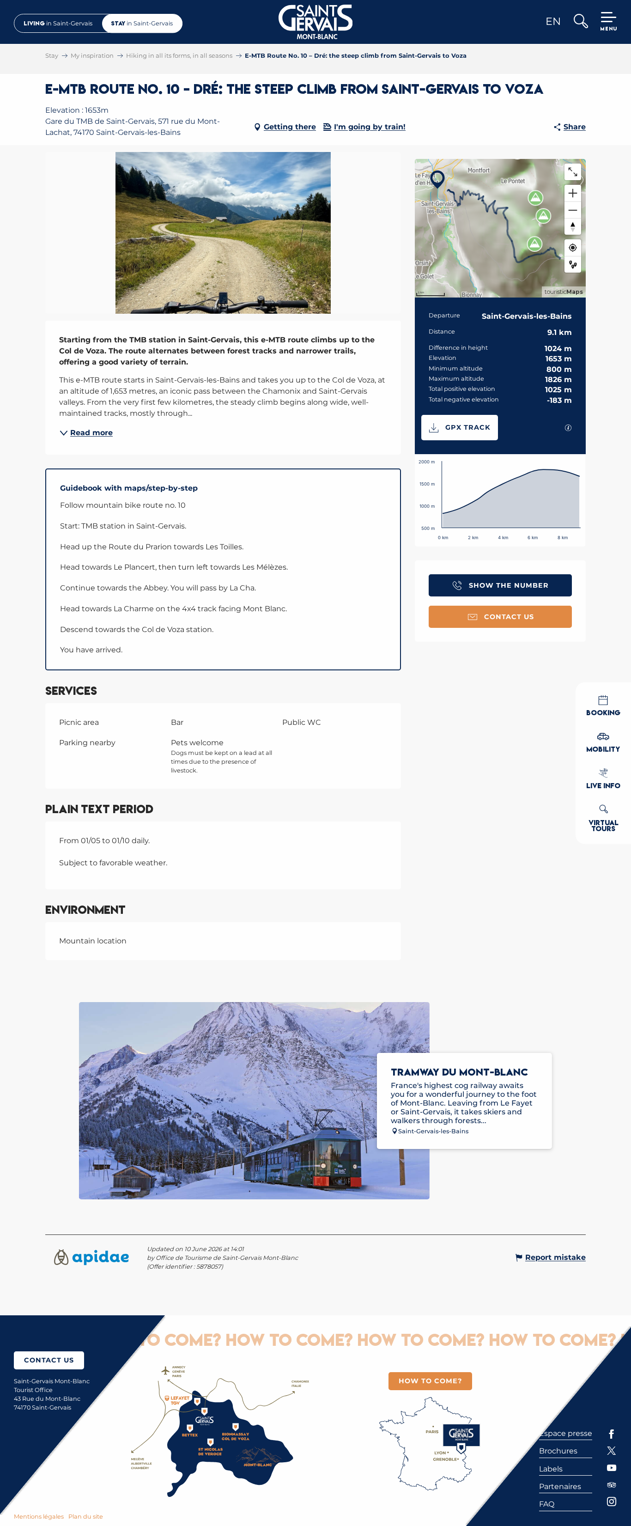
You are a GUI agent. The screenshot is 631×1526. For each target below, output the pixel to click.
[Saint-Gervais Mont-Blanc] (316, 22)
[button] (580, 22)
